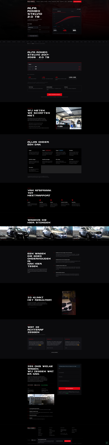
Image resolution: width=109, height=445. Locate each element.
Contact (66, 1)
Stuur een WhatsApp (44, 384)
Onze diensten (62, 1)
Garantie (50, 433)
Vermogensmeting (51, 435)
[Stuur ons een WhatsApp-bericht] (107, 443)
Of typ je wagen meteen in (33, 35)
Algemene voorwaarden (74, 443)
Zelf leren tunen (54, 1)
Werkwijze (50, 432)
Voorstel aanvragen (77, 1)
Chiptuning (42, 1)
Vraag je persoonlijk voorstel (54, 94)
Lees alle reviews (54, 352)
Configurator (38, 1)
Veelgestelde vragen (52, 430)
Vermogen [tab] (59, 11)
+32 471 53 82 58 (70, 1)
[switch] (80, 11)
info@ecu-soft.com (37, 384)
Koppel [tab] (72, 11)
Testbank (49, 1)
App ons (67, 393)
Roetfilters (45, 1)
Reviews (58, 1)
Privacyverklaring (79, 443)
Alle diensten (40, 435)
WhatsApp (73, 432)
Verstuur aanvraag (69, 388)
